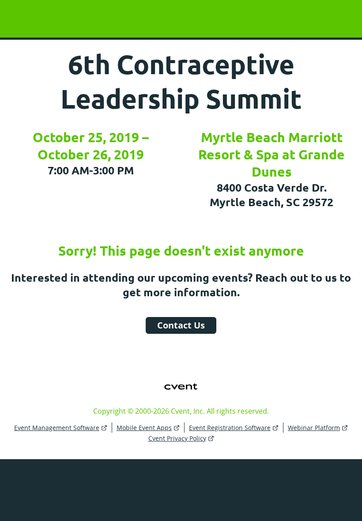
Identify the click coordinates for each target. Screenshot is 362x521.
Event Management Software (56, 427)
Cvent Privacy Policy (177, 438)
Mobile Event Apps (144, 427)
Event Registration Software (230, 427)
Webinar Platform (314, 427)
